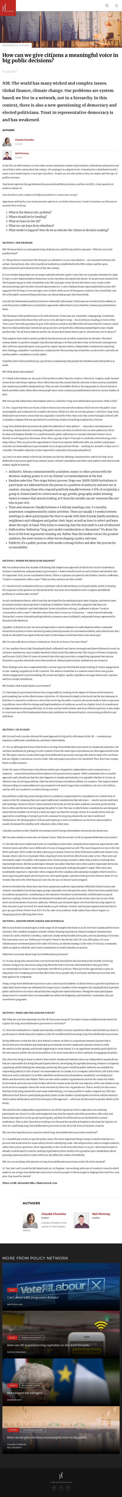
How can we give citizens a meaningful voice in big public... (47, 1437)
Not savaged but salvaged (24, 1393)
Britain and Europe (31, 1385)
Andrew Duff (14, 1400)
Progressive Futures (15, 45)
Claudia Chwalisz (24, 139)
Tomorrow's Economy (31, 1338)
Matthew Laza (15, 1304)
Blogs (12, 1290)
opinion (13, 1430)
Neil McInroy (22, 153)
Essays (13, 1385)
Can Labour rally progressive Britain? (33, 1297)
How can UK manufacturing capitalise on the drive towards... (49, 1345)
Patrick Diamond (16, 1352)
